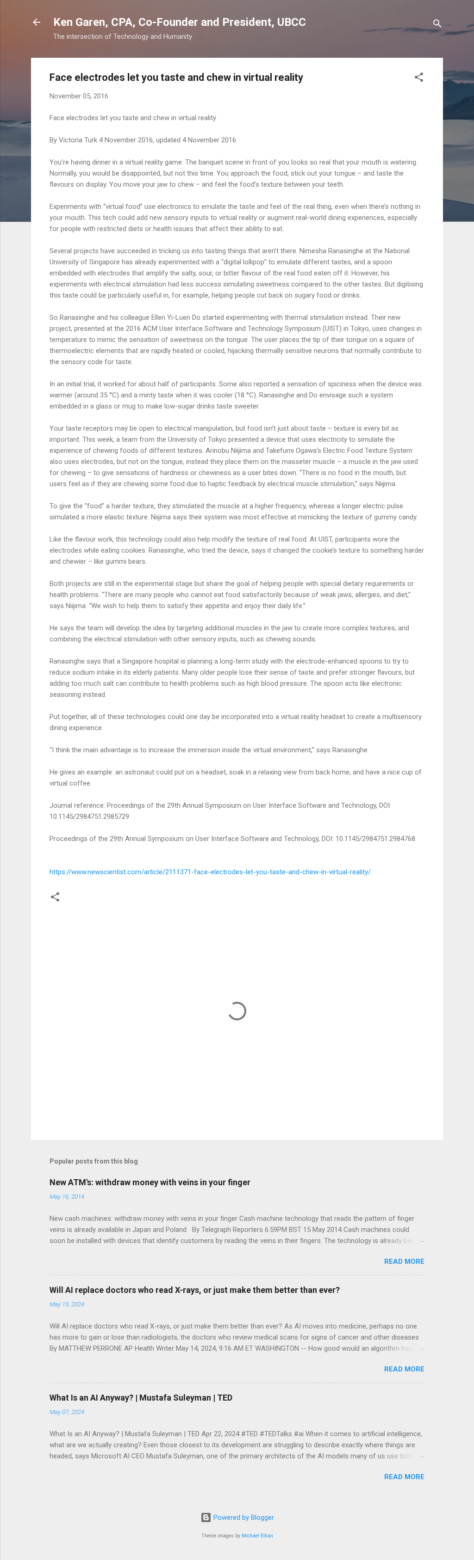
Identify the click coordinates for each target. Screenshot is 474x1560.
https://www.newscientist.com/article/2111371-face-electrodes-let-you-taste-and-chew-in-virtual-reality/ (210, 872)
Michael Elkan (257, 1536)
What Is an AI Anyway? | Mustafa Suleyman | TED (141, 1397)
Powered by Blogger (243, 1517)
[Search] (437, 25)
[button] (418, 79)
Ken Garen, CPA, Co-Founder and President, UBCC (179, 22)
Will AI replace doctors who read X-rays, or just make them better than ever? (195, 1290)
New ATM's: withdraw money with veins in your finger (150, 1182)
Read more (404, 1261)
